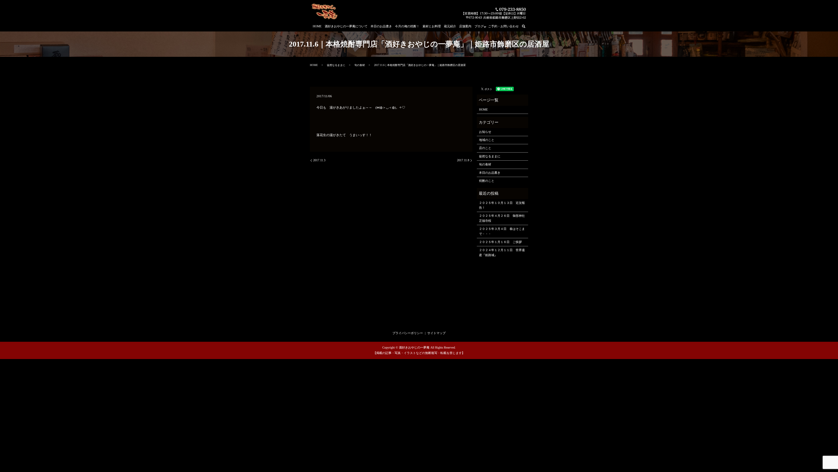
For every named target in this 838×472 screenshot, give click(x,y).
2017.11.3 (319, 160)
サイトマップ (436, 333)
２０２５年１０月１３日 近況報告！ (502, 205)
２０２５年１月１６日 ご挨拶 (500, 242)
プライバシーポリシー (407, 333)
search (526, 26)
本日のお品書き (381, 26)
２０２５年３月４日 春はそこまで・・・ (502, 231)
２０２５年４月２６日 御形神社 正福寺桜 (502, 218)
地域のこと (486, 140)
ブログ (479, 26)
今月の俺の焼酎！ (407, 26)
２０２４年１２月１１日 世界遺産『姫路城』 (502, 252)
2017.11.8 (463, 160)
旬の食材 (359, 65)
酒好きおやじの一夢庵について (346, 26)
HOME (317, 26)
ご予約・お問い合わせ (503, 26)
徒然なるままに (336, 65)
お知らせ (485, 132)
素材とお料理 (431, 26)
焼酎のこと (486, 180)
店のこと (485, 148)
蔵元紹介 (450, 26)
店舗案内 (465, 26)
